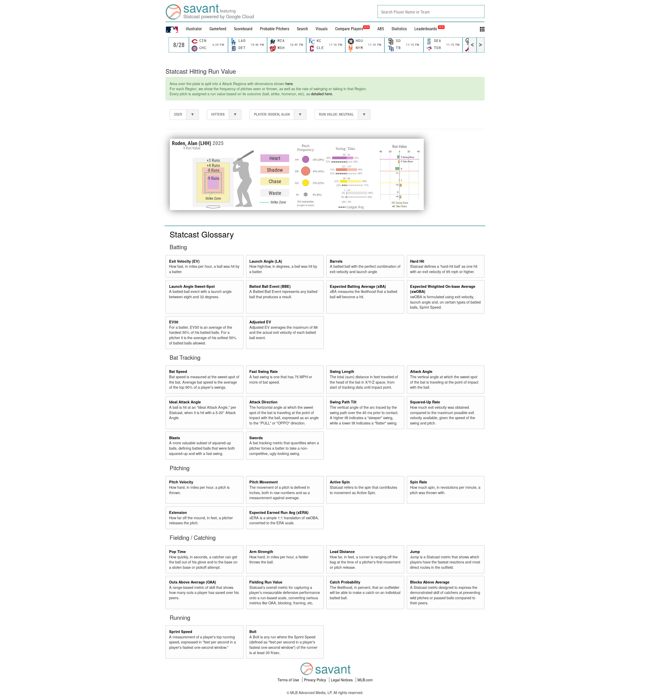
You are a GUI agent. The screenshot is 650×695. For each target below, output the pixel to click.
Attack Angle (421, 371)
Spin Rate (418, 481)
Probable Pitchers (274, 28)
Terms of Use (289, 679)
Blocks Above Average (429, 582)
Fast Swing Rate (263, 371)
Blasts (174, 437)
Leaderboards (429, 28)
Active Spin (340, 481)
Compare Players (349, 28)
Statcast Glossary (202, 234)
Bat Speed (178, 371)
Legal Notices (342, 679)
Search (302, 28)
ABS (380, 28)
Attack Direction (263, 401)
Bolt (252, 631)
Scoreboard (243, 28)
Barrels (336, 261)
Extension (178, 512)
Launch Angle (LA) (265, 261)
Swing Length (342, 371)
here (289, 83)
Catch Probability (345, 582)
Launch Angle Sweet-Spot (192, 286)
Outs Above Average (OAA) (192, 582)
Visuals (322, 28)
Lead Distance (342, 551)
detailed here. (322, 93)
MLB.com (365, 679)
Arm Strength (261, 551)
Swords (256, 437)
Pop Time (177, 551)
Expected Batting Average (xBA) (358, 286)
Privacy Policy (315, 679)
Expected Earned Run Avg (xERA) (278, 512)
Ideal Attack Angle (185, 401)
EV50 (173, 321)
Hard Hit (417, 261)
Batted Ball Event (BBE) (270, 286)
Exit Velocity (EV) (184, 261)
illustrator (194, 28)
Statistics (399, 28)
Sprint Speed (180, 631)
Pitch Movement (263, 481)
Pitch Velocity (181, 481)
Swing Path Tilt (343, 401)
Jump (415, 551)
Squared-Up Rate (425, 401)
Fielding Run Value (265, 582)
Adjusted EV (260, 321)
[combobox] (431, 11)
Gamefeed (217, 28)
